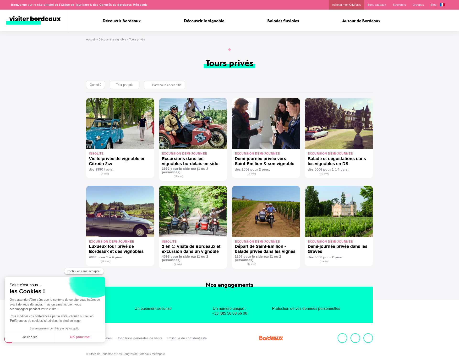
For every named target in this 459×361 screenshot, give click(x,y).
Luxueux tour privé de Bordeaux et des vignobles (116, 249)
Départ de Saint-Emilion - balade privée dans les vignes (265, 249)
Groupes (418, 4)
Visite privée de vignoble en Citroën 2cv (117, 161)
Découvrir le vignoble (112, 39)
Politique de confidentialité (187, 338)
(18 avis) (105, 261)
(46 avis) (324, 173)
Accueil (91, 39)
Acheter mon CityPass (346, 4)
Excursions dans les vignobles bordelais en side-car (191, 161)
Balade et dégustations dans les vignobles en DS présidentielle (337, 161)
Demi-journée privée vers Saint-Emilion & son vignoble (264, 161)
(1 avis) (105, 173)
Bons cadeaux (376, 4)
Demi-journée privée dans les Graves (337, 249)
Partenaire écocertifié (166, 85)
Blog (434, 4)
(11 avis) (251, 173)
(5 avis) (178, 264)
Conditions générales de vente (139, 338)
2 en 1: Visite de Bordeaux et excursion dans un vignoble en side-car (191, 249)
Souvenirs (399, 4)
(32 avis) (251, 264)
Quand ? (95, 85)
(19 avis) (178, 176)
